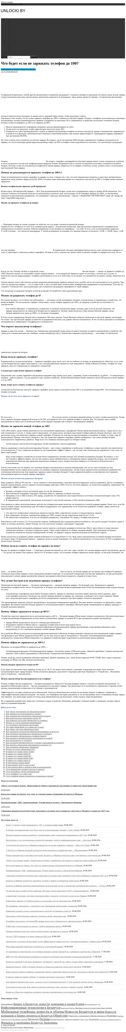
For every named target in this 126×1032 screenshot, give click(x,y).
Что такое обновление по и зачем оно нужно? (25, 727)
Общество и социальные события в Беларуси (87, 1016)
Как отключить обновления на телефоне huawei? (26, 736)
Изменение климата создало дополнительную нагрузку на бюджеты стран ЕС (38, 911)
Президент (33, 1019)
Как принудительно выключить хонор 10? (23, 718)
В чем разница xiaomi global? (18, 763)
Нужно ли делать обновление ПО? (20, 749)
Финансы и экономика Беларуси (22, 1022)
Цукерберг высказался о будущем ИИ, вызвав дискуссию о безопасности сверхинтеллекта (44, 921)
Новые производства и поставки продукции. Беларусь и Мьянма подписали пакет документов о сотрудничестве (53, 855)
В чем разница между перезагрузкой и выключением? (28, 767)
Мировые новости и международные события (93, 1008)
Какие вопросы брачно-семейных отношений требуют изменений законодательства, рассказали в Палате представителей (57, 972)
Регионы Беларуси (18, 35)
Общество (60, 1015)
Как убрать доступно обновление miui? (22, 729)
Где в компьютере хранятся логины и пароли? (25, 769)
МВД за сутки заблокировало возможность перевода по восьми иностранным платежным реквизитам (49, 957)
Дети (13, 50)
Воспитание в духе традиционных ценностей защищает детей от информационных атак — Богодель (48, 840)
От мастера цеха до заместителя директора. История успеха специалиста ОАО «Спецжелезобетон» (48, 891)
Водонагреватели (18, 48)
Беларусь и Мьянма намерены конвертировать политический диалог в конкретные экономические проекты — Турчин (56, 886)
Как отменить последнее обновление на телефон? (27, 720)
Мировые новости (18, 37)
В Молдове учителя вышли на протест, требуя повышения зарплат (34, 926)
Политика (15, 33)
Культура (72, 1008)
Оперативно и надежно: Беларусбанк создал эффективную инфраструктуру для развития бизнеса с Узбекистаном (54, 941)
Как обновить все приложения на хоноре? (23, 714)
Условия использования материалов (49, 1028)
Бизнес (14, 22)
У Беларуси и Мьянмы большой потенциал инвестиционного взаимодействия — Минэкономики (47, 850)
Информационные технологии (24, 28)
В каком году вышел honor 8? (18, 754)
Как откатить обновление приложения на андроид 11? (29, 745)
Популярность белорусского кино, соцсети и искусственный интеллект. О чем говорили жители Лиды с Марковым (54, 982)
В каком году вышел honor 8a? (18, 756)
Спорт (82, 1019)
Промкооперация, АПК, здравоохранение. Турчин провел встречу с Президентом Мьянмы (41, 802)
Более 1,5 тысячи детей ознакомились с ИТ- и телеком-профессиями (34, 825)
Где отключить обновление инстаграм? (22, 725)
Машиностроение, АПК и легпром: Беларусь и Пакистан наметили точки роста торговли (43, 967)
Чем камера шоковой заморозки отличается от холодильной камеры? (35, 947)
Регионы (44, 1019)
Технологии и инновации (21, 26)
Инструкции (11, 42)
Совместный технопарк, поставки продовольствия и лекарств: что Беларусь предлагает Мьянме (46, 896)
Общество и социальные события (25, 30)
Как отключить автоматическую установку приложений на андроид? (35, 743)
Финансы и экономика (20, 24)
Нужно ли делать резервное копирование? (23, 723)
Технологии (94, 1019)
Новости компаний (19, 39)
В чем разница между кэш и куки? (20, 765)
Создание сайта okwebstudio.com (14, 1030)
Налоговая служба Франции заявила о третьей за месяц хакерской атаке (36, 916)
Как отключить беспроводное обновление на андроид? (29, 734)
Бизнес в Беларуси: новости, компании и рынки (44, 1004)
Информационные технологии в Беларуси (30, 1007)
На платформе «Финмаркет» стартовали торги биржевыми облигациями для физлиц (41, 906)
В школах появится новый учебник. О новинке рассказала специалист (35, 977)
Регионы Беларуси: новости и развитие (64, 1019)
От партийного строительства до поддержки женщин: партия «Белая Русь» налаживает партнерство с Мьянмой (53, 952)
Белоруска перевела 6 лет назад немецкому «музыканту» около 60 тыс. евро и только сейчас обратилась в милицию (54, 962)
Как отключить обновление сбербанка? (22, 747)
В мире (80, 1004)
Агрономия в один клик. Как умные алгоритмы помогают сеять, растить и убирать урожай (44, 987)
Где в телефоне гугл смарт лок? (19, 774)
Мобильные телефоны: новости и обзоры (18, 69)
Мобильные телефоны (20, 44)
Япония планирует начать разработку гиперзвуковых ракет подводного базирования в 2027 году (46, 835)
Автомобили (16, 46)
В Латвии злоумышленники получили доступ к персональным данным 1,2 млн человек (43, 830)
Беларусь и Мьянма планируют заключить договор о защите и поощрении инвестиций (42, 881)
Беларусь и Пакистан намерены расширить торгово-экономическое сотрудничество (41, 992)
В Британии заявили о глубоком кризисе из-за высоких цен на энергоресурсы (38, 901)
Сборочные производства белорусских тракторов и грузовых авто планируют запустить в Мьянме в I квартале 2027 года (55, 811)
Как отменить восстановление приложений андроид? (28, 716)
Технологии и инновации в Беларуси (110, 1019)
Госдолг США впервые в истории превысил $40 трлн (28, 936)
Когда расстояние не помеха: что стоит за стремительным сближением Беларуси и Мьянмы (42, 794)
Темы (86, 1019)
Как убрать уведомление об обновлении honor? (26, 712)
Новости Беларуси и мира (17, 19)
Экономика (50, 1022)
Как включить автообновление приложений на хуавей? (29, 738)
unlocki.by (14, 72)
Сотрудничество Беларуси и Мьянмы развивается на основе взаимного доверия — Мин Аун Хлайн (48, 845)
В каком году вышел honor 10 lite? (20, 752)
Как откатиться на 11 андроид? (19, 740)
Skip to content (7, 2)
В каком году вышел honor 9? (18, 760)
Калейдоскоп (65, 1008)
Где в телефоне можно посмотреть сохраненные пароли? (30, 776)
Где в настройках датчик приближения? (22, 772)
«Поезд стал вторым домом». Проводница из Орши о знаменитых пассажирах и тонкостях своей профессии (49, 786)
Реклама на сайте (13, 53)
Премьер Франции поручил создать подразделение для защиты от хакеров (37, 931)
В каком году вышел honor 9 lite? (19, 758)
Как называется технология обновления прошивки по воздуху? (32, 732)
